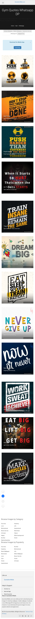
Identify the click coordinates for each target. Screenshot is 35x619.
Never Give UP (8, 332)
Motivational (4, 528)
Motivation (4, 553)
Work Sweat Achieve (10, 407)
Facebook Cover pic (27, 31)
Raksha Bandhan (5, 540)
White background (19, 535)
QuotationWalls (9, 580)
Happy (2, 535)
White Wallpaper (18, 553)
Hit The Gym (8, 187)
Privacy (4, 613)
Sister (15, 537)
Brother (3, 537)
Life (15, 526)
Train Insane (8, 226)
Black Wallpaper (5, 551)
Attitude (3, 533)
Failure (16, 533)
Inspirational (17, 528)
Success (3, 523)
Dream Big (7, 261)
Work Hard (17, 530)
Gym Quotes (8, 81)
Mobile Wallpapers (18, 31)
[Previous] (3, 491)
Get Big (6, 442)
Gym (16, 25)
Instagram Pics (21, 33)
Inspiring (16, 523)
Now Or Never (8, 368)
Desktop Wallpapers (8, 31)
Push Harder (8, 151)
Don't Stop (7, 116)
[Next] (3, 505)
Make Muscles (8, 478)
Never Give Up (4, 530)
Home (12, 25)
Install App (17, 47)
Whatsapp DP (14, 33)
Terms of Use (29, 611)
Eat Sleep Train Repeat (11, 297)
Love (2, 526)
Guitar (15, 558)
